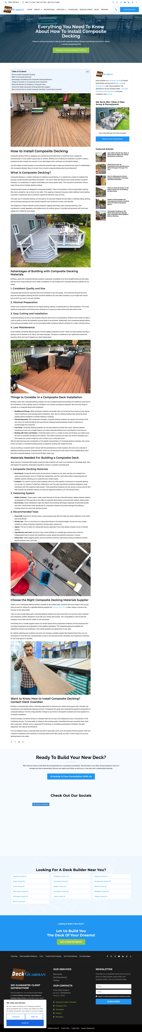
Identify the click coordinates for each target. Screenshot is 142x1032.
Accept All (25, 1023)
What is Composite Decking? (21, 77)
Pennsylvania (100, 86)
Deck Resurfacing (60, 977)
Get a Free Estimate (70, 956)
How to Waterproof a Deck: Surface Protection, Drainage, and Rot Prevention (117, 177)
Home (29, 9)
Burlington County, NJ (61, 876)
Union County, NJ (19, 886)
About (37, 9)
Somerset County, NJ (61, 881)
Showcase (73, 9)
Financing (14, 956)
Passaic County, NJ (101, 876)
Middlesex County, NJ (101, 891)
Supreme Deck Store (59, 607)
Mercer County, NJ (100, 886)
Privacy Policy (65, 1028)
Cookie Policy (75, 1028)
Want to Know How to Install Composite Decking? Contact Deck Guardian (37, 89)
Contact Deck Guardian (53, 956)
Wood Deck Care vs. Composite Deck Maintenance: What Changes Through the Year (118, 167)
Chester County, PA (100, 896)
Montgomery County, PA (102, 881)
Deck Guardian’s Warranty (28, 956)
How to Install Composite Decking (23, 74)
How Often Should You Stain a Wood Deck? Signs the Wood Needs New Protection (118, 154)
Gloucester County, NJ (20, 896)
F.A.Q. (41, 956)
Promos (104, 9)
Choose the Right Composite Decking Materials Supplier (31, 87)
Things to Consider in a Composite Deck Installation (29, 82)
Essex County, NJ (59, 896)
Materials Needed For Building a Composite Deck (29, 84)
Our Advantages (84, 956)
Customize (15, 1017)
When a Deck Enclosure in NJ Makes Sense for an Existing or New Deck (118, 189)
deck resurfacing (109, 91)
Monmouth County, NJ (20, 891)
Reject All (34, 1017)
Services (60, 9)
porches (109, 94)
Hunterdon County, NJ (61, 891)
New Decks (57, 974)
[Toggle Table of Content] (86, 71)
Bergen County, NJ (60, 886)
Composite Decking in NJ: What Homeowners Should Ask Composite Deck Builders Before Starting (117, 213)
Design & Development (88, 1028)
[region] (25, 1014)
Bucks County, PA (19, 881)
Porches (56, 980)
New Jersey (119, 83)
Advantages (49, 9)
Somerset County (115, 80)
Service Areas (86, 9)
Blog (96, 9)
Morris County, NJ (19, 901)
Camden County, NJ (19, 876)
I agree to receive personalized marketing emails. (114, 996)
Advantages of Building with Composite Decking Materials (32, 79)
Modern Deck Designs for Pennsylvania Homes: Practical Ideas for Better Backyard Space (118, 202)
